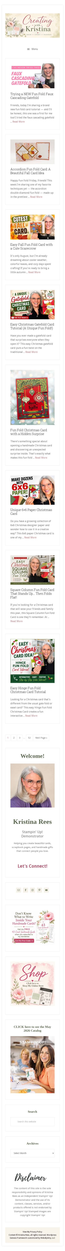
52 (30, 737)
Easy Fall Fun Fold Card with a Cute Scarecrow (31, 246)
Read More (18, 121)
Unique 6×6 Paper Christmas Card (31, 512)
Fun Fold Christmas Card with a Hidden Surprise (28, 432)
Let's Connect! (32, 866)
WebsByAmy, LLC (48, 1238)
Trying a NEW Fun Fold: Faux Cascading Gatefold (31, 96)
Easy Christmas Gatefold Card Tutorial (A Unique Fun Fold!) (32, 326)
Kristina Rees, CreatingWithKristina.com (32, 25)
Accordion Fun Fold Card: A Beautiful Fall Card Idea (30, 171)
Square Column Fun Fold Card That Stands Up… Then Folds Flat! (32, 593)
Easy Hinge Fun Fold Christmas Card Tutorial (28, 690)
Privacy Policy (36, 1232)
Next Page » (41, 738)
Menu (35, 49)
